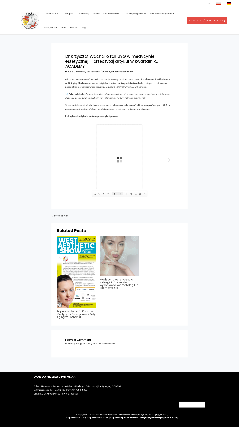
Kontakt (74, 27)
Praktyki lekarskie (111, 13)
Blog (84, 27)
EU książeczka (50, 27)
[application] (60, 14)
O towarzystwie (51, 13)
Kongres (69, 13)
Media (63, 27)
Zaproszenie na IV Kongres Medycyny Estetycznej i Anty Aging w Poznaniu (76, 314)
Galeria (96, 13)
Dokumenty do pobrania (162, 13)
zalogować (81, 343)
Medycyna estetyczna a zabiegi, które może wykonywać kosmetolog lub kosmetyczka (119, 284)
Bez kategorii (93, 71)
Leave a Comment (75, 71)
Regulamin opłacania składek (124, 417)
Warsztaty (84, 13)
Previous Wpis (60, 215)
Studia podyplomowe (136, 13)
